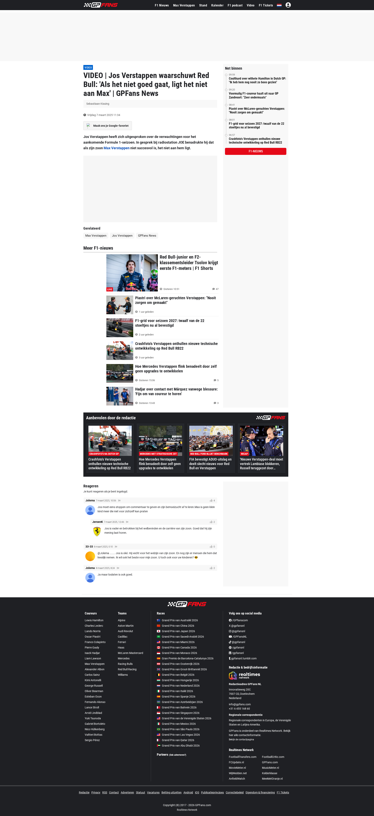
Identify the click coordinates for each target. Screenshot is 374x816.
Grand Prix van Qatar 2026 (178, 740)
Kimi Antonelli (93, 680)
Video (251, 5)
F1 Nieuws (162, 5)
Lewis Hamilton (94, 620)
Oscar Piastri (92, 636)
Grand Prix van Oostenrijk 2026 (180, 663)
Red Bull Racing (127, 669)
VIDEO (88, 67)
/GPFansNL (239, 636)
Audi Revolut (125, 631)
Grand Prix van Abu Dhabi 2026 (181, 745)
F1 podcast (235, 5)
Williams (123, 674)
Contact (114, 792)
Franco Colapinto (95, 642)
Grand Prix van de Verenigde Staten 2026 (186, 718)
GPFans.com (270, 762)
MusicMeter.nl (270, 767)
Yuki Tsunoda (93, 718)
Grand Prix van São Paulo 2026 (180, 729)
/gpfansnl (238, 647)
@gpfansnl (238, 631)
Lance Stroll (92, 707)
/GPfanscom (240, 620)
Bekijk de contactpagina (241, 739)
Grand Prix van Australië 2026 (180, 620)
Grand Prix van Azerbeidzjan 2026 (182, 702)
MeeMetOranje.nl (272, 778)
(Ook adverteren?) (177, 755)
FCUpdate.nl (236, 762)
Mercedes (124, 658)
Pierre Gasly (92, 647)
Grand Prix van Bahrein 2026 (179, 707)
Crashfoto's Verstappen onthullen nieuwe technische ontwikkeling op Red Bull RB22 (255, 140)
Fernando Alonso (95, 702)
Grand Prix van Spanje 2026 (178, 696)
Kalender (217, 5)
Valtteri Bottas (93, 734)
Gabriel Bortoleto (95, 723)
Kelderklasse (269, 773)
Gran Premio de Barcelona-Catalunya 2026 (187, 658)
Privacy (95, 792)
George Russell (94, 685)
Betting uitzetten (171, 792)
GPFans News (147, 235)
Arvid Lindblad (93, 712)
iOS (197, 792)
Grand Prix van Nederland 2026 (181, 685)
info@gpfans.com (240, 704)
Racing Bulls (125, 663)
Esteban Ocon (93, 696)
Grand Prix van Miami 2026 (178, 642)
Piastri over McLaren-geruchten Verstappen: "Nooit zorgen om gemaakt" (257, 110)
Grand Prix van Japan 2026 (178, 631)
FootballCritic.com (273, 756)
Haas (121, 647)
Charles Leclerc (94, 625)
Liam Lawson (93, 658)
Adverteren (127, 792)
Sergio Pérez (92, 740)
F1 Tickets (266, 5)
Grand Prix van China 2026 (178, 625)
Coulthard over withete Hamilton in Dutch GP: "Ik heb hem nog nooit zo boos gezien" (257, 80)
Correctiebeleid (235, 792)
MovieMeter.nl (237, 767)
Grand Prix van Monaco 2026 (179, 653)
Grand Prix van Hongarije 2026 (180, 680)
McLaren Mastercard (130, 653)
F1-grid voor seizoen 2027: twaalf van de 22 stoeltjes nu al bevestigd (256, 125)
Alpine (121, 620)
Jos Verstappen (122, 235)
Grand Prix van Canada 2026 (179, 647)
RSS (104, 792)
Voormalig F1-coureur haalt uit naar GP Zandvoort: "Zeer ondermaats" (253, 95)
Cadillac (122, 636)
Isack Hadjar (92, 653)
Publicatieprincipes (212, 792)
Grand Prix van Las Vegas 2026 (181, 734)
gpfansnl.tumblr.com (244, 658)
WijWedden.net (238, 773)
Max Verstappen (184, 5)
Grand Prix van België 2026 (178, 674)
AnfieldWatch (237, 778)
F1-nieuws (256, 151)
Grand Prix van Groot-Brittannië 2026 (184, 669)
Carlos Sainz (92, 674)
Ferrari (122, 642)
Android (188, 792)
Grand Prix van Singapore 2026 (180, 712)
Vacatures (153, 792)
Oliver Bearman (94, 691)
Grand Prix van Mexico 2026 (179, 723)
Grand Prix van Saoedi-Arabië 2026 (183, 636)
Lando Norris (93, 631)
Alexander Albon (94, 669)
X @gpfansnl (236, 625)
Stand (203, 5)
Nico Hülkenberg (95, 729)
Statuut (140, 792)
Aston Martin (126, 625)
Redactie (84, 792)
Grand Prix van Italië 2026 (177, 691)
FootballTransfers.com (242, 756)
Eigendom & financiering (260, 792)
